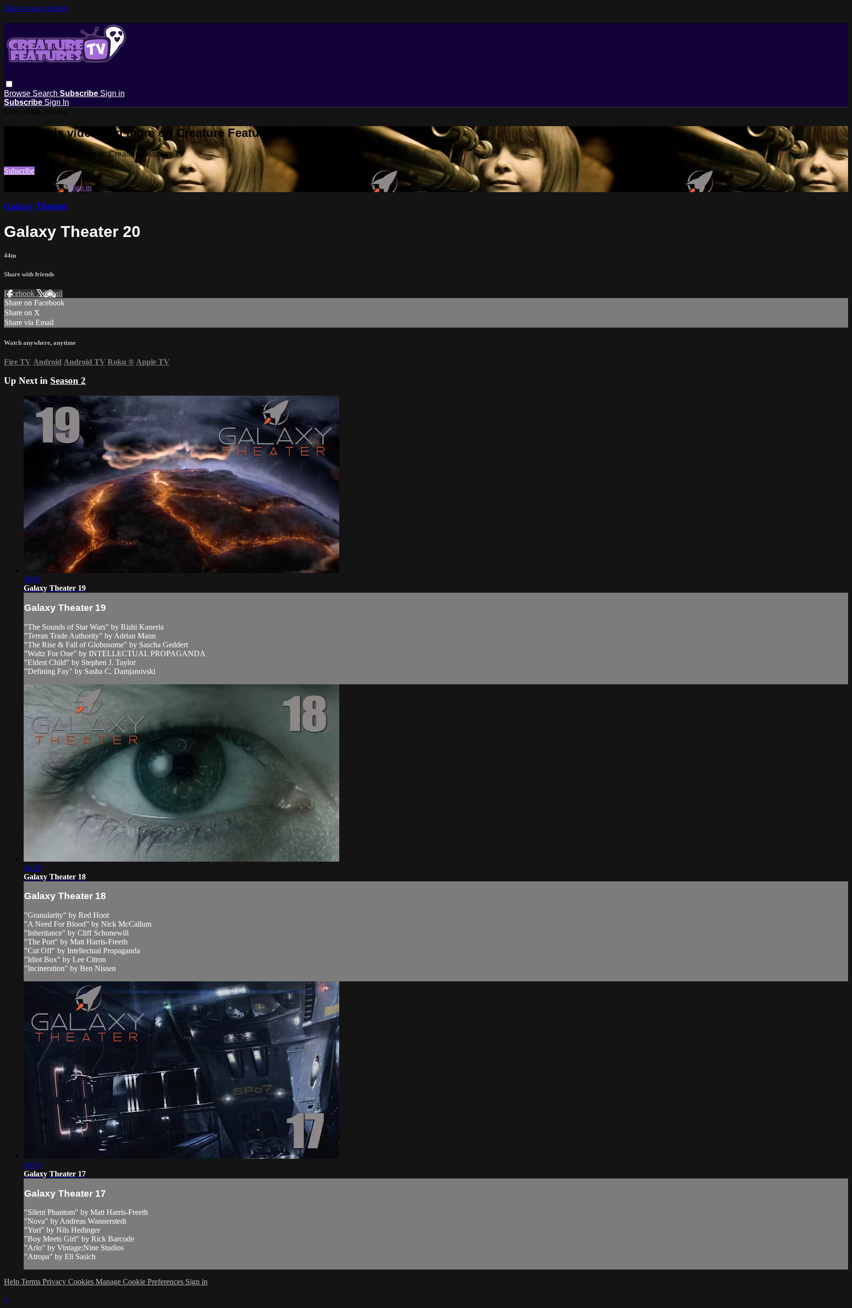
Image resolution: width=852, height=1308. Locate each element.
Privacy (55, 1281)
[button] (9, 84)
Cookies (82, 1281)
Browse (18, 93)
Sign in (112, 93)
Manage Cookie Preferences (140, 1281)
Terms (31, 1281)
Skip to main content (36, 8)
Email (53, 293)
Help (12, 1281)
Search (46, 93)
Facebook (20, 293)
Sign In (56, 102)
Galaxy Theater (36, 206)
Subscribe (19, 171)
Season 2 (68, 380)
